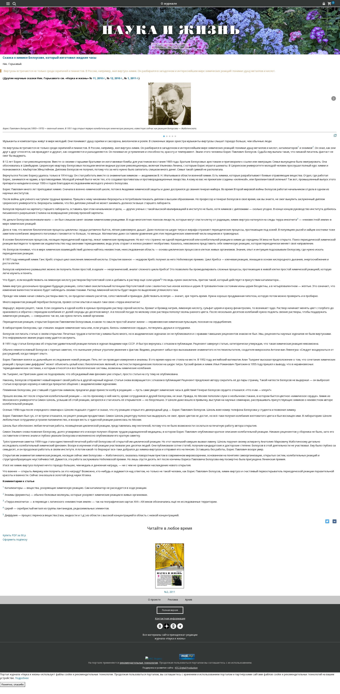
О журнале (169, 3)
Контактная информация (170, 618)
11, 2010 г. (99, 78)
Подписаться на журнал (170, 46)
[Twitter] (327, 521)
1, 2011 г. (133, 78)
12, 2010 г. (116, 78)
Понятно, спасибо (12, 684)
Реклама (173, 599)
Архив (188, 599)
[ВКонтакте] (334, 521)
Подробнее (22, 678)
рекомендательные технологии (139, 662)
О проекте (154, 599)
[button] (333, 98)
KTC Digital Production (186, 667)
